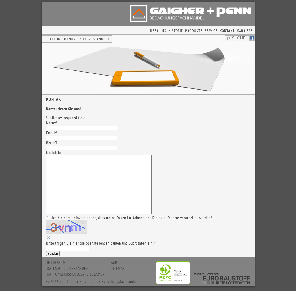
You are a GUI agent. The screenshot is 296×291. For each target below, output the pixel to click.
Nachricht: (55, 152)
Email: (52, 132)
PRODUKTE (193, 30)
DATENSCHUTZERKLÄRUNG (68, 268)
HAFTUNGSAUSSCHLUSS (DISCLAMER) (76, 274)
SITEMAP (118, 268)
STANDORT (101, 39)
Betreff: (53, 142)
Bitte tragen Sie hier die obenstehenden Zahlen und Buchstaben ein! (100, 243)
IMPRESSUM (56, 262)
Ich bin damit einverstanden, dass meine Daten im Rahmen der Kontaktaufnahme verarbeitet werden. (132, 217)
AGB (114, 262)
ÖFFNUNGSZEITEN (77, 39)
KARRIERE (244, 30)
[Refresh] (48, 238)
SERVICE (211, 30)
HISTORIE (175, 30)
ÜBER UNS (158, 30)
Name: (52, 122)
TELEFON (53, 39)
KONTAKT (227, 30)
